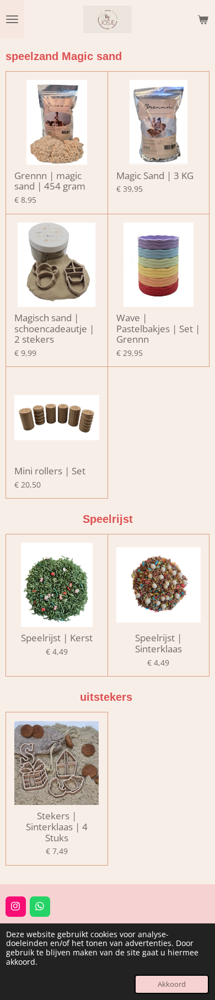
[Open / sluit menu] (12, 19)
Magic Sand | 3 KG (155, 175)
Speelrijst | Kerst (57, 638)
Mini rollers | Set (49, 471)
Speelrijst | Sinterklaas (158, 643)
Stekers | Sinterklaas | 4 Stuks (57, 826)
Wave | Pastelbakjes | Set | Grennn (158, 328)
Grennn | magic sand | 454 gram (49, 181)
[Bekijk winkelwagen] (203, 19)
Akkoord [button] (172, 984)
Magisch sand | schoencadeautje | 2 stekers (54, 328)
